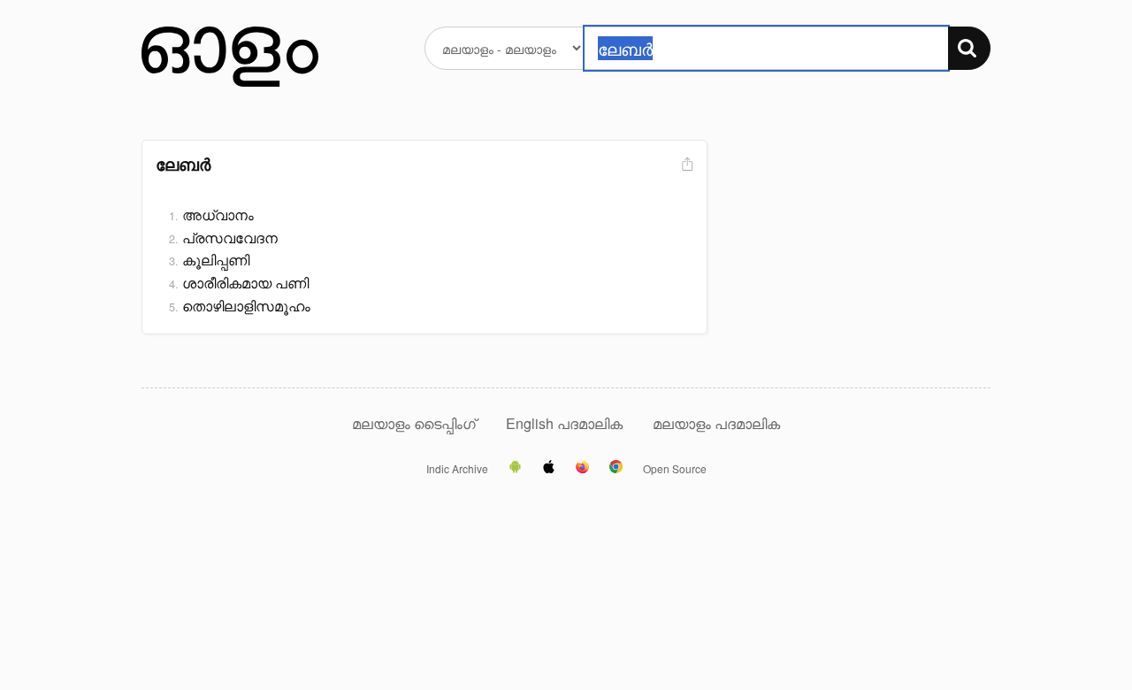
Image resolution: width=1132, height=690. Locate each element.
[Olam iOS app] (548, 468)
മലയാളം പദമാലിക (716, 423)
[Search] (969, 48)
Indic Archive (457, 469)
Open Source (675, 469)
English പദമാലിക (566, 423)
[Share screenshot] (685, 165)
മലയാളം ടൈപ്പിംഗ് (414, 423)
